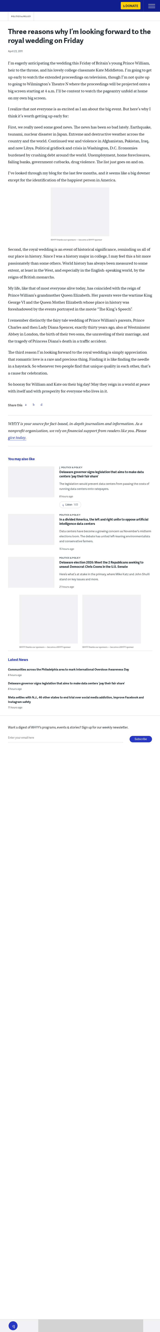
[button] (13, 1325)
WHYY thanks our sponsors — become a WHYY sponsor (76, 239)
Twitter (33, 404)
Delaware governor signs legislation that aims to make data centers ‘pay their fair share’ (101, 474)
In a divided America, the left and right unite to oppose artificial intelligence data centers (103, 521)
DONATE (131, 6)
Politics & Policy (21, 16)
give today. (17, 437)
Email (41, 404)
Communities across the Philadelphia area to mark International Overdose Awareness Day (68, 669)
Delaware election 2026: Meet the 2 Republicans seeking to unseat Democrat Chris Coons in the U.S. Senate (101, 564)
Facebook (26, 404)
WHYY (14, 6)
